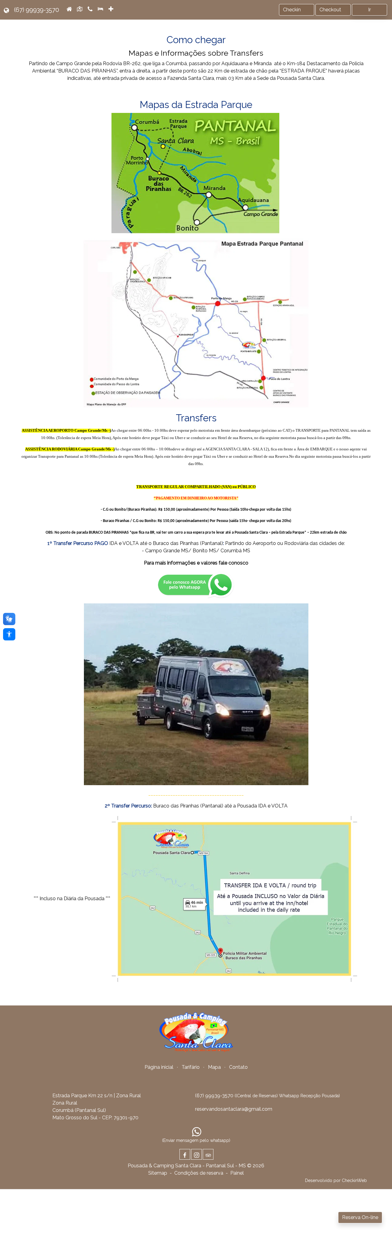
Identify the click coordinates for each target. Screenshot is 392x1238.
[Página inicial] (69, 8)
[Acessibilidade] (9, 634)
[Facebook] (184, 1154)
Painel (237, 1173)
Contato (238, 1067)
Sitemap (157, 1173)
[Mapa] (79, 8)
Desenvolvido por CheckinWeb (336, 1180)
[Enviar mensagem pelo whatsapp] (197, 1131)
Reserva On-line (360, 1217)
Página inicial (159, 1067)
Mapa (214, 1067)
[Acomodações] (100, 8)
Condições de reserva (198, 1173)
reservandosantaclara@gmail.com (233, 1109)
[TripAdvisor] (208, 1154)
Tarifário (191, 1067)
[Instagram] (196, 1154)
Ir (369, 10)
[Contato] (90, 8)
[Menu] (111, 9)
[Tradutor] (6, 9)
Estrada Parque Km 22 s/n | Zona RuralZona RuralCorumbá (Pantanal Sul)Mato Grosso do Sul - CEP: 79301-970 (96, 1107)
